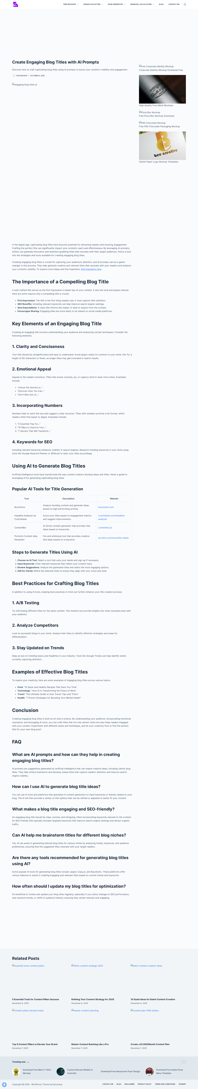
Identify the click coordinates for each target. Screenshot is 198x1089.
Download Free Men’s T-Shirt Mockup (37, 1071)
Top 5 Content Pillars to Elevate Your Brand (35, 1044)
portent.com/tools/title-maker (113, 537)
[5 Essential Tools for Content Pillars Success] (39, 979)
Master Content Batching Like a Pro (90, 1044)
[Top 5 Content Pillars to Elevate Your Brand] (39, 1024)
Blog (161, 4)
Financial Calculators (141, 4)
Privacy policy (145, 1084)
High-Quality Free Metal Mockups (156, 105)
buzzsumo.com (106, 507)
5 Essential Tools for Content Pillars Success (35, 999)
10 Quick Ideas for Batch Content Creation (153, 999)
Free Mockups (69, 4)
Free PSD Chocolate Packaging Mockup (159, 126)
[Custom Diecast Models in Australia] (61, 1072)
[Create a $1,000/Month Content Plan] (158, 1024)
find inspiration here (91, 269)
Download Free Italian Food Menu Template (169, 1071)
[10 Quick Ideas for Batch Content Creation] (158, 979)
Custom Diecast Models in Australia (80, 1071)
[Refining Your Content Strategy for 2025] (99, 979)
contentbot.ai (105, 527)
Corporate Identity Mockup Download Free (161, 70)
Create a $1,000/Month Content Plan (150, 1044)
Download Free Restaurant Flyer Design (120, 1071)
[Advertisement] (99, 31)
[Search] (185, 4)
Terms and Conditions (165, 1084)
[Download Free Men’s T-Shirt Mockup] (16, 1072)
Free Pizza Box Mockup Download (156, 115)
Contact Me (174, 4)
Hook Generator (115, 4)
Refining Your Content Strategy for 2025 (92, 999)
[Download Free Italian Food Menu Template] (149, 1072)
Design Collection (92, 4)
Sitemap (182, 1084)
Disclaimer (129, 1084)
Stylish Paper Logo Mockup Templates (158, 161)
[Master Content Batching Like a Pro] (99, 1024)
